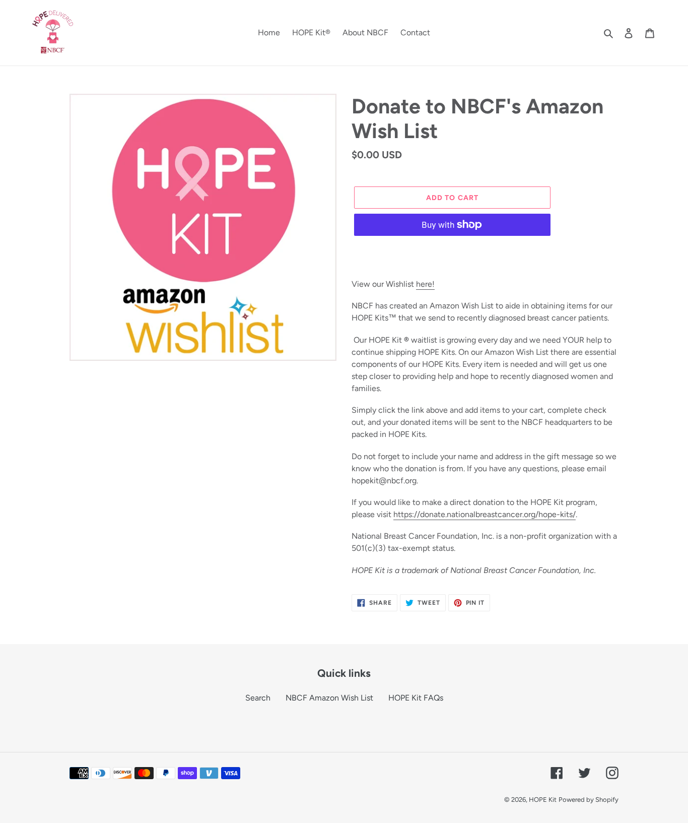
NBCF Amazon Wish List (329, 698)
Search (257, 698)
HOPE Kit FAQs (415, 698)
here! (425, 284)
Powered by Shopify (588, 799)
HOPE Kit (543, 799)
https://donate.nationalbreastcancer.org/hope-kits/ (484, 514)
